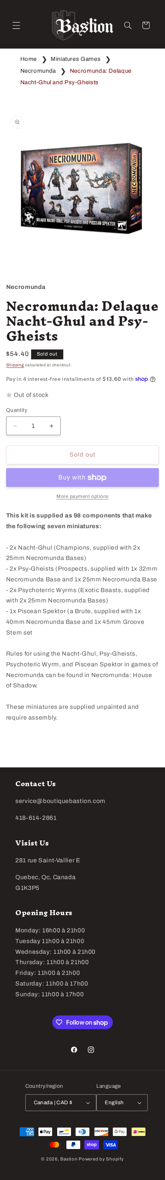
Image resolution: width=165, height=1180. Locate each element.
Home (28, 59)
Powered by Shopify (101, 1159)
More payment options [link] (82, 496)
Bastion (69, 1159)
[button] (16, 25)
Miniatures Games (76, 59)
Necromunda (38, 71)
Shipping (15, 365)
